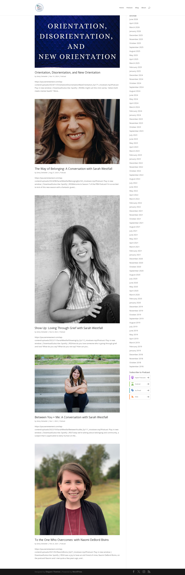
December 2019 (136, 306)
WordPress (77, 572)
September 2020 (136, 271)
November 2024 (136, 79)
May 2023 (133, 143)
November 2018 (136, 358)
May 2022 (133, 191)
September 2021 (136, 223)
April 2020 (133, 290)
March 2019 (134, 342)
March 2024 (134, 107)
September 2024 (136, 87)
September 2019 (136, 318)
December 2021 (136, 211)
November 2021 (136, 215)
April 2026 (133, 23)
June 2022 (133, 187)
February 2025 (135, 67)
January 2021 (135, 255)
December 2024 (136, 75)
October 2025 (135, 43)
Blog (137, 8)
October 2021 (135, 219)
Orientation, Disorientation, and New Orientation (67, 72)
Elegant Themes (53, 572)
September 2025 (136, 47)
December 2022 (136, 163)
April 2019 (133, 338)
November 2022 (136, 167)
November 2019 (136, 310)
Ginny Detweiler (42, 76)
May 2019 (133, 334)
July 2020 (133, 278)
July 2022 (133, 183)
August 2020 (134, 274)
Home (121, 8)
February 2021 (135, 251)
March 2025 (134, 63)
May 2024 (133, 99)
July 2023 (133, 135)
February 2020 (135, 298)
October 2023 (135, 127)
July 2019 (133, 326)
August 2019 (134, 322)
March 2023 (134, 151)
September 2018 (136, 366)
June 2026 (133, 19)
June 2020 (133, 282)
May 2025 (133, 55)
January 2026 (135, 31)
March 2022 (134, 199)
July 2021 (133, 231)
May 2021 (133, 239)
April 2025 (133, 59)
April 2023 (133, 147)
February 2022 (135, 203)
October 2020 (135, 266)
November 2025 (136, 39)
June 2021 (133, 235)
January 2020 (135, 302)
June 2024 (133, 95)
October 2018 (135, 362)
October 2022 (135, 171)
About (143, 8)
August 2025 (134, 51)
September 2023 (136, 131)
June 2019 (133, 330)
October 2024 (135, 83)
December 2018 (136, 354)
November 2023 (136, 123)
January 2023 (135, 159)
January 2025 (135, 71)
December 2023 (136, 119)
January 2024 (135, 115)
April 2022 (133, 195)
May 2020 (133, 286)
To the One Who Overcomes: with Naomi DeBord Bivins (72, 540)
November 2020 (136, 263)
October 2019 (135, 314)
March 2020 (134, 294)
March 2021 (134, 247)
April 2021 (133, 243)
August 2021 (134, 227)
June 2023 (133, 139)
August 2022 (134, 179)
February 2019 (135, 346)
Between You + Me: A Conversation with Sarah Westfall (71, 417)
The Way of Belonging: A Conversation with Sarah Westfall (73, 169)
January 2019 (135, 350)
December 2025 (136, 35)
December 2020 (136, 258)
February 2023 (135, 155)
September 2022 (136, 175)
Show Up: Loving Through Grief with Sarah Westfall (69, 328)
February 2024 (135, 111)
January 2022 (135, 207)
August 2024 (134, 91)
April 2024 (133, 103)
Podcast (130, 8)
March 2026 (134, 27)
